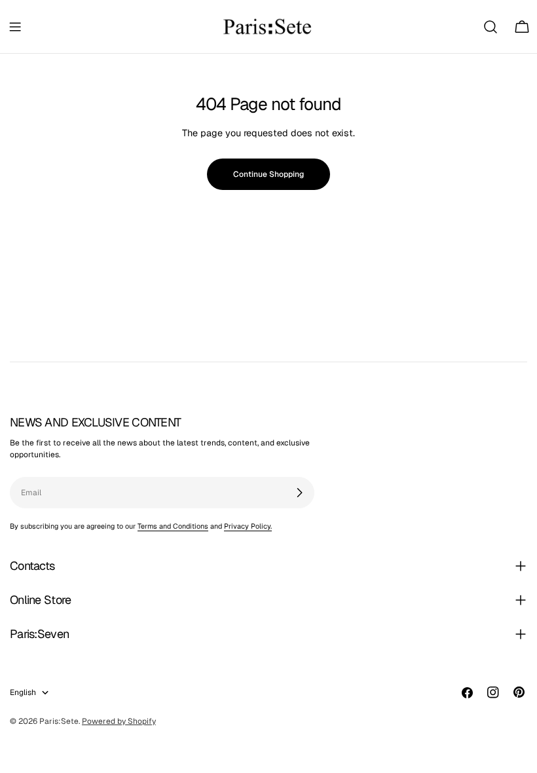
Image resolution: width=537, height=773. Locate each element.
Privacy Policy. (248, 526)
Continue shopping (268, 174)
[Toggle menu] (15, 27)
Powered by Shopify (119, 721)
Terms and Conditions (173, 526)
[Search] (490, 27)
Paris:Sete (59, 721)
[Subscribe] (299, 492)
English (23, 692)
